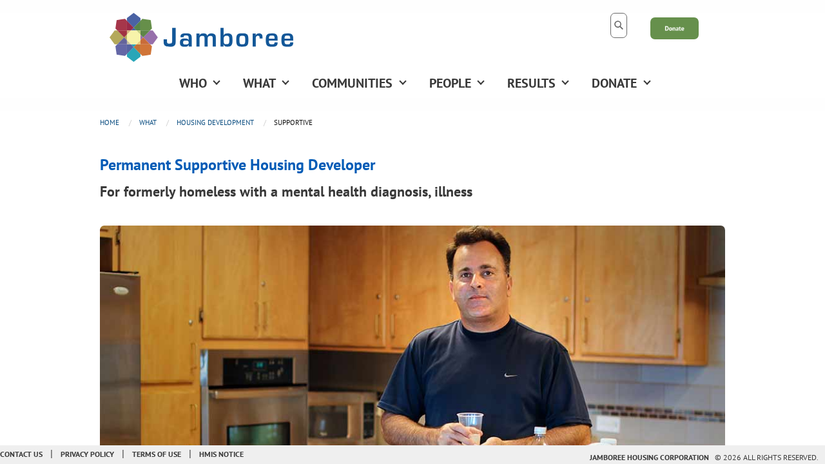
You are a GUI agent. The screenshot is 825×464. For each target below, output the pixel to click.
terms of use (156, 454)
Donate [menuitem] (614, 83)
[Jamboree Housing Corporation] (201, 36)
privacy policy (87, 454)
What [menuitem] (259, 83)
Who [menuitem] (193, 83)
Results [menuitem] (531, 83)
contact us (21, 454)
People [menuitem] (450, 83)
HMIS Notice (221, 454)
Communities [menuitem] (352, 83)
